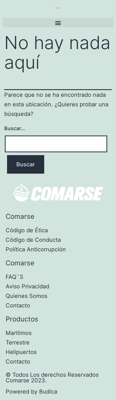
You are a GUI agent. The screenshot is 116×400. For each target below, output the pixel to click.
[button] (58, 22)
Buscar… (14, 128)
